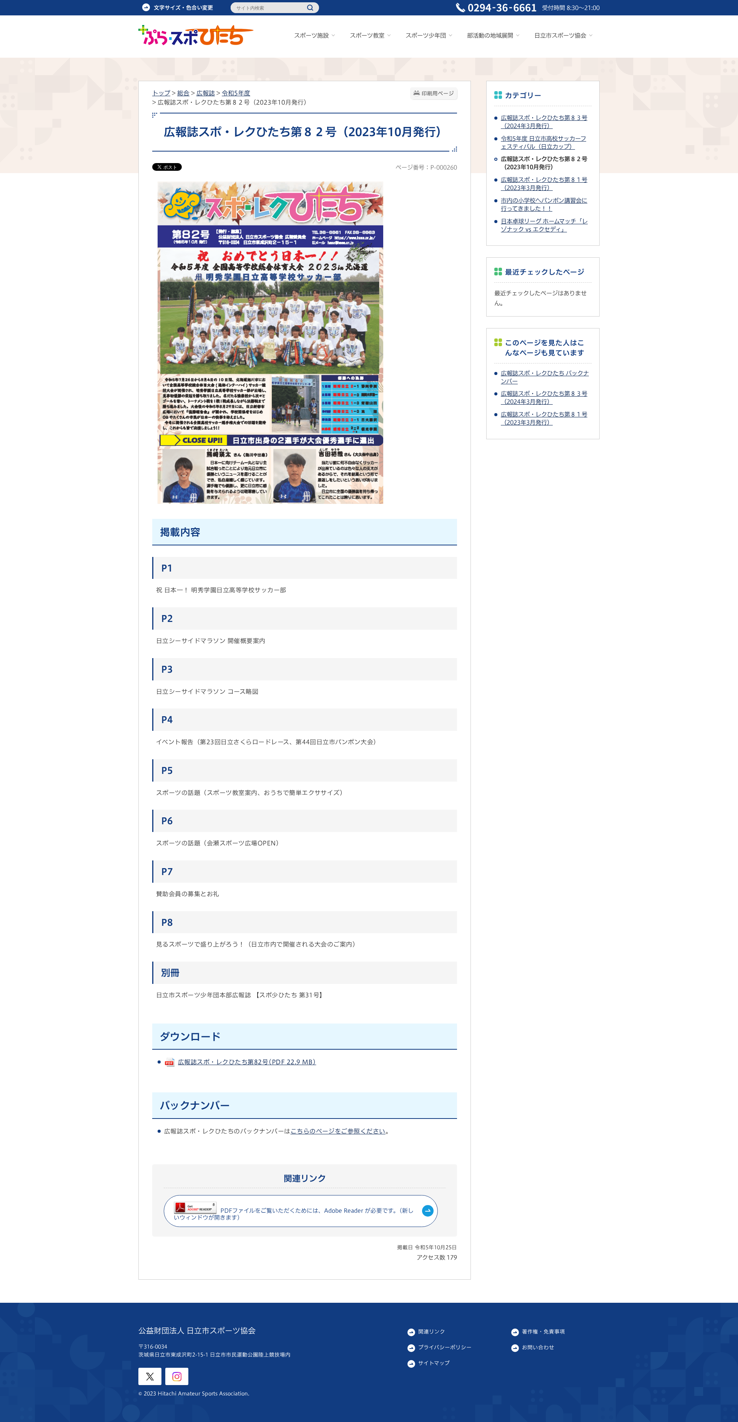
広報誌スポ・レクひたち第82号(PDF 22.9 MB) (247, 1062)
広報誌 (205, 93)
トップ (161, 93)
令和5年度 (236, 93)
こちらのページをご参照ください (338, 1131)
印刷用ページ (438, 93)
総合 (183, 93)
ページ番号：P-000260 (426, 167)
